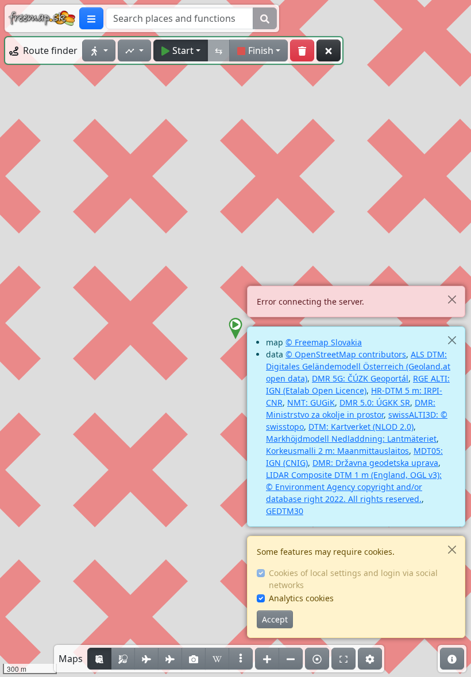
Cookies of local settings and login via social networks (353, 578)
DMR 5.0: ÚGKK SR (374, 402)
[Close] (452, 299)
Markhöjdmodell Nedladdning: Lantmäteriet (351, 438)
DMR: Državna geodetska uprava (375, 462)
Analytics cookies (301, 598)
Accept (275, 619)
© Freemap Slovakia (323, 342)
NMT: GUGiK (311, 402)
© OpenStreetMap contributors (345, 354)
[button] (235, 328)
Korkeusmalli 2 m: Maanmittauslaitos (337, 450)
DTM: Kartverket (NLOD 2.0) (361, 426)
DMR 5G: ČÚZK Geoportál (360, 378)
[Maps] (241, 659)
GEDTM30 (284, 510)
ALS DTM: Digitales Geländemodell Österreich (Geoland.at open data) (358, 366)
